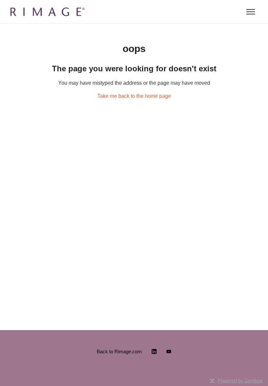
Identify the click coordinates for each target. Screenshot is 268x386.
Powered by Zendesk (240, 380)
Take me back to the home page (134, 96)
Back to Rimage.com (119, 351)
